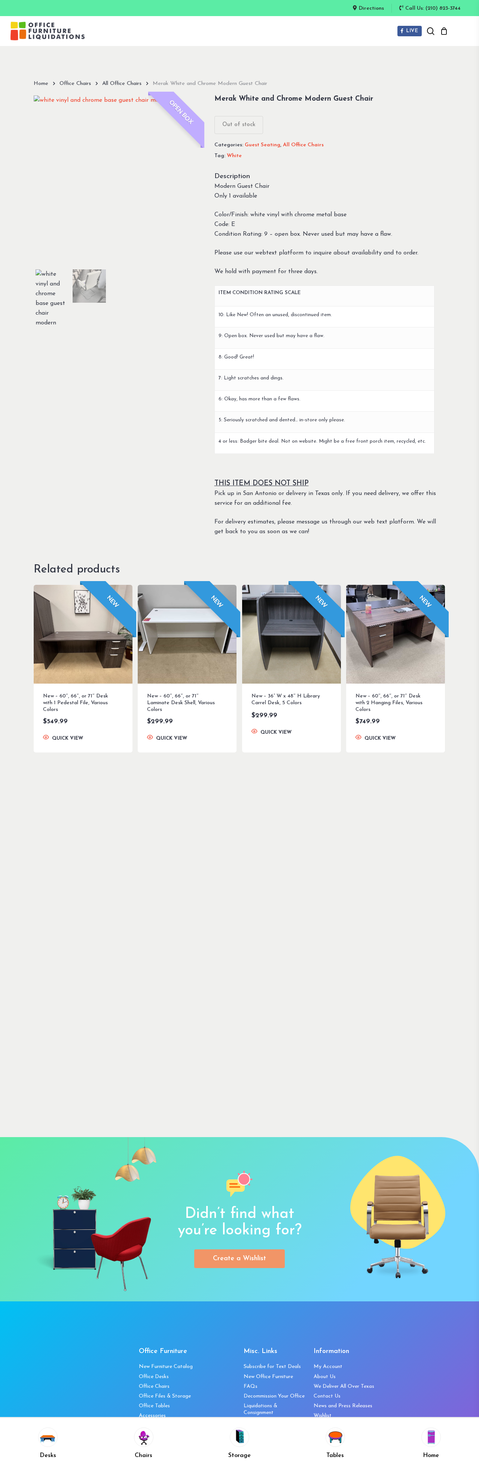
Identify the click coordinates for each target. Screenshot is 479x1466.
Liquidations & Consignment (260, 1409)
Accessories (152, 1415)
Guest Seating (262, 145)
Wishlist (323, 1415)
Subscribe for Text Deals (272, 1366)
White (234, 156)
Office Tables (154, 1406)
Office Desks (154, 1377)
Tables (335, 1456)
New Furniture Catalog (166, 1366)
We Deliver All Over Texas (344, 1386)
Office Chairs (75, 83)
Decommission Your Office (274, 1396)
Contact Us (327, 1396)
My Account (328, 1366)
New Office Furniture (268, 1377)
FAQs (250, 1386)
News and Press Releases (343, 1406)
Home (41, 83)
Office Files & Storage (165, 1396)
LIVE (411, 30)
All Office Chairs (121, 83)
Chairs (143, 1456)
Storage (239, 1456)
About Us (325, 1377)
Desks (48, 1456)
